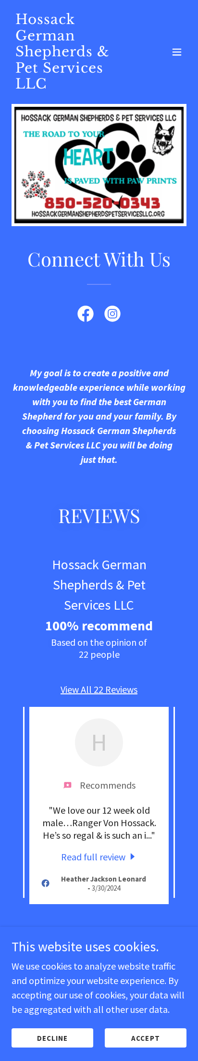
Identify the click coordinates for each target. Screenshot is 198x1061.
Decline (52, 1038)
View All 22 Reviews (99, 689)
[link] (72, 85)
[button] (176, 52)
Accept (145, 1038)
